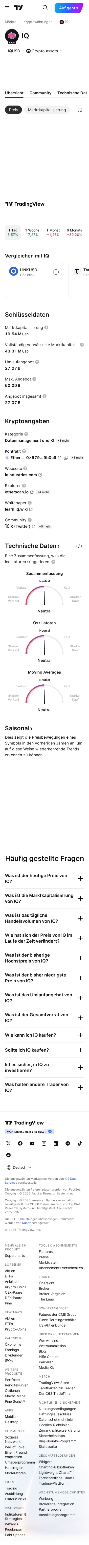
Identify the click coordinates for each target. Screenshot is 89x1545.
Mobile (10, 1416)
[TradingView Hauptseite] (18, 7)
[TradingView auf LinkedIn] (55, 1143)
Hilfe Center (48, 1357)
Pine (8, 1303)
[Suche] (45, 8)
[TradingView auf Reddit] (8, 1155)
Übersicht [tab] (14, 92)
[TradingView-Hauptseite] (24, 1122)
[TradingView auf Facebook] (20, 1143)
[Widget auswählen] (79, 546)
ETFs (9, 1276)
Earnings (12, 1350)
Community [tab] (40, 92)
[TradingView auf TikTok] (79, 1143)
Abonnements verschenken (61, 1268)
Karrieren (46, 1362)
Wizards (11, 1524)
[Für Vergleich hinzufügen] (56, 272)
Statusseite (48, 1446)
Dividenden (14, 1355)
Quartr (26, 1223)
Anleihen (12, 1281)
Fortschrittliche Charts (56, 1478)
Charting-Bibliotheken (56, 1467)
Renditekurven (16, 1385)
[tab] (13, 110)
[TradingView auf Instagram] (44, 1143)
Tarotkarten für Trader (57, 1388)
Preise (44, 1257)
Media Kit (46, 1367)
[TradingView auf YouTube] (32, 1143)
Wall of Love (14, 1447)
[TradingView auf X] (8, 1143)
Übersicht (46, 1283)
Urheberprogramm (20, 1462)
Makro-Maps (15, 1396)
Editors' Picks (15, 1499)
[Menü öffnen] (7, 8)
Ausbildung (14, 1493)
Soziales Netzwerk (13, 1439)
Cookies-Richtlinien (54, 1425)
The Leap (46, 1299)
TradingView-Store (54, 1383)
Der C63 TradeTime (54, 1393)
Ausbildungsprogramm (57, 1515)
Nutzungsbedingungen (57, 1409)
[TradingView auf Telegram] (67, 1143)
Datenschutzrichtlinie (56, 1419)
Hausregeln (14, 1467)
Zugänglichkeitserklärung (59, 1430)
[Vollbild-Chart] (80, 110)
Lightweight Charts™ (55, 1472)
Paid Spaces (15, 1535)
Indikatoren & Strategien (15, 1516)
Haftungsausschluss (55, 1414)
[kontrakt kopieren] (66, 458)
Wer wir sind (48, 1340)
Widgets (45, 1462)
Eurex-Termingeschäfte (57, 1320)
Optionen (12, 1390)
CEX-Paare (13, 1292)
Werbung (46, 1498)
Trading (11, 1488)
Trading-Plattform (53, 1483)
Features (46, 1251)
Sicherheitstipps (52, 1436)
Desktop (12, 1422)
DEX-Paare (13, 1298)
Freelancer (13, 1529)
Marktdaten (48, 1262)
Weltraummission (52, 1346)
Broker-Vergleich (52, 1294)
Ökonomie (13, 1344)
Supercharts (15, 1255)
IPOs (9, 1360)
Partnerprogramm (53, 1509)
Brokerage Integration (56, 1504)
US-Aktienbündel (52, 1325)
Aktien (10, 1271)
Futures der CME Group (58, 1314)
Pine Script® (15, 1401)
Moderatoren (15, 1473)
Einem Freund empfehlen (16, 1454)
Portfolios (12, 1380)
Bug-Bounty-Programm (57, 1441)
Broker (44, 1288)
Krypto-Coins (15, 1287)
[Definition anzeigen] (46, 327)
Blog (42, 1351)
